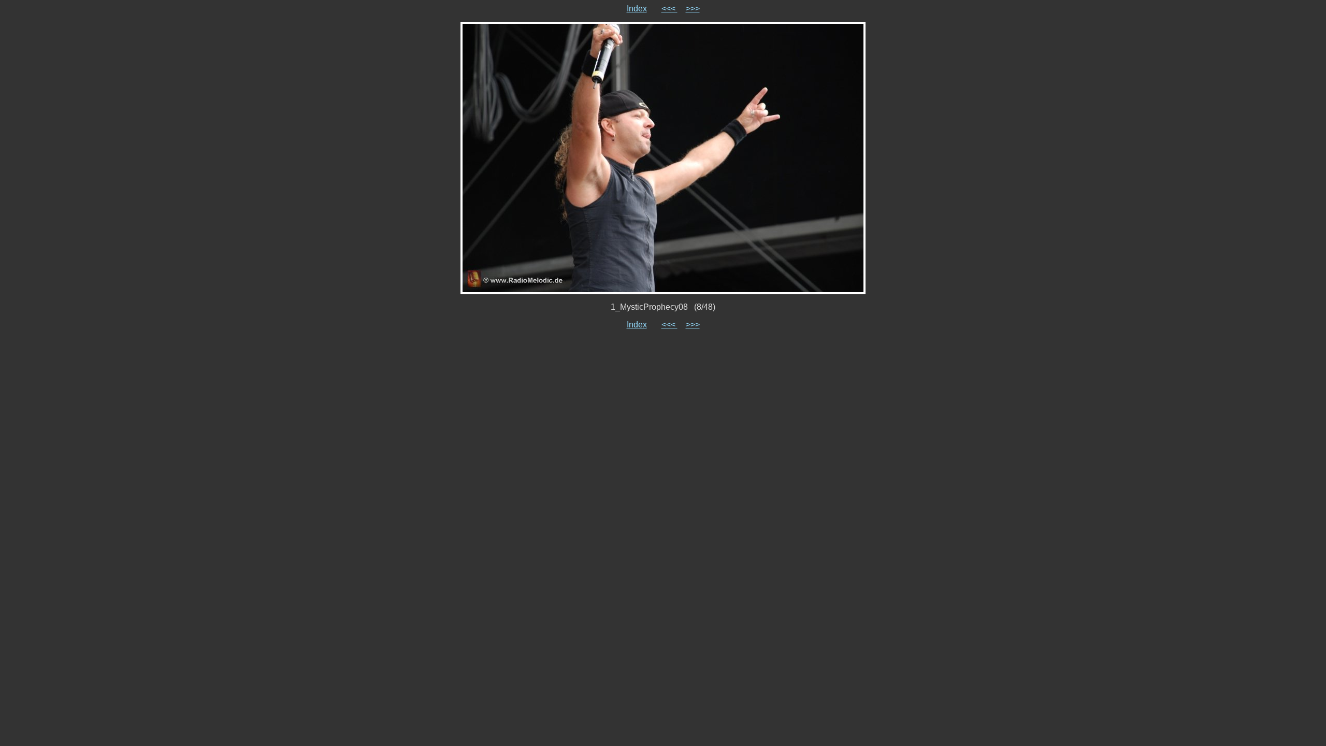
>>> (693, 8)
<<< (669, 8)
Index (637, 8)
